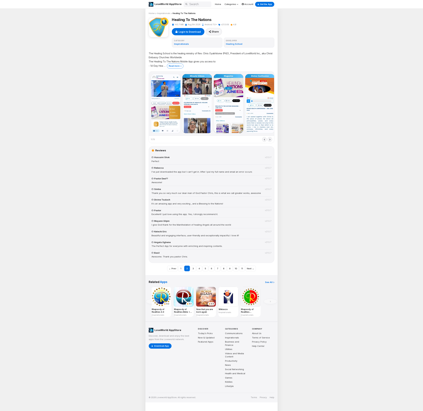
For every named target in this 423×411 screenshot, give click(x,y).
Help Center (258, 346)
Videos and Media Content (234, 355)
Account (248, 4)
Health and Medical (235, 373)
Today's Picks (205, 333)
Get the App (266, 4)
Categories (231, 4)
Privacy (263, 397)
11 (242, 268)
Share (215, 31)
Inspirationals (163, 13)
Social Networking (234, 369)
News (228, 365)
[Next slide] (270, 139)
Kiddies (229, 381)
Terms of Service (261, 337)
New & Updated (206, 337)
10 (236, 268)
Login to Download (190, 31)
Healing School (234, 44)
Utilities (228, 349)
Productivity (231, 361)
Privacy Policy (259, 341)
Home (218, 4)
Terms (254, 397)
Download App (161, 346)
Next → (250, 268)
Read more (174, 66)
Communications (234, 333)
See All (269, 282)
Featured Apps (205, 341)
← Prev (172, 268)
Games (228, 377)
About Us (257, 333)
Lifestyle (229, 386)
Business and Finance (232, 343)
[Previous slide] (264, 139)
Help (272, 397)
